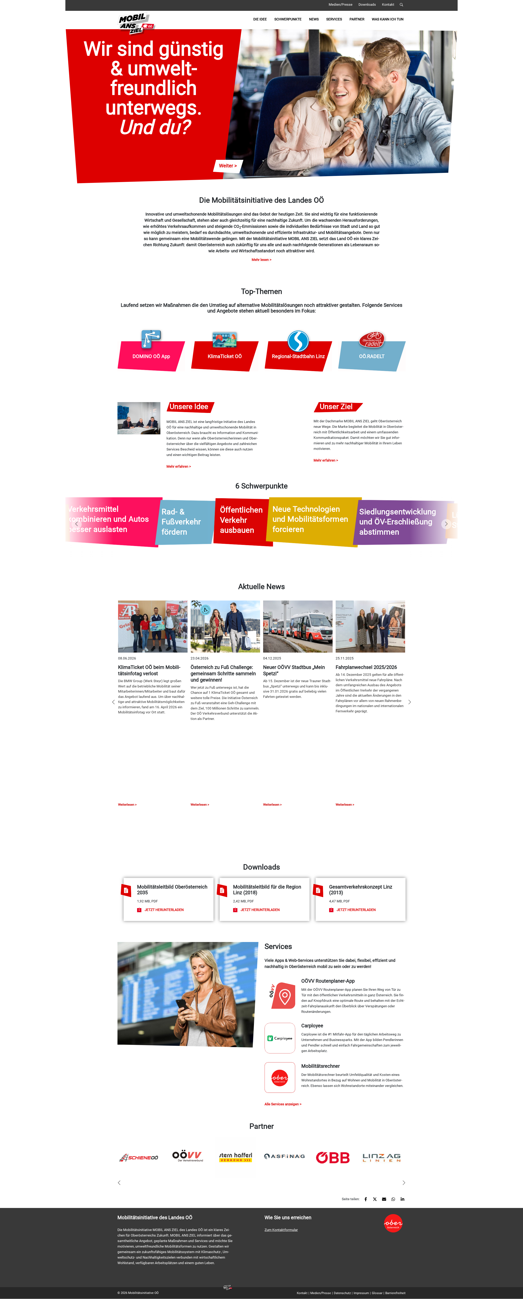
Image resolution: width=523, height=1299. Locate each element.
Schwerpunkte (288, 19)
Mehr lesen (260, 260)
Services (334, 19)
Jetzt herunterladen (164, 910)
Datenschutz (342, 1293)
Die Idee (260, 19)
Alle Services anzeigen (282, 1104)
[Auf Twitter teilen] (373, 1200)
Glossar (377, 1293)
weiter (446, 524)
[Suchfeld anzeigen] (401, 5)
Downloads (367, 4)
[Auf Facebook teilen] (364, 1200)
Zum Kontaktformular (281, 1230)
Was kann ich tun (387, 19)
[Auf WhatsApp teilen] (391, 1200)
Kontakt (388, 4)
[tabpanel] (140, 1157)
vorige (77, 524)
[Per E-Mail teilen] (382, 1200)
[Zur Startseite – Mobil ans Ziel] (136, 24)
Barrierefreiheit (395, 1293)
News (314, 19)
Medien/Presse (340, 4)
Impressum (361, 1293)
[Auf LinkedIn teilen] (401, 1200)
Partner (357, 19)
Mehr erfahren (177, 466)
